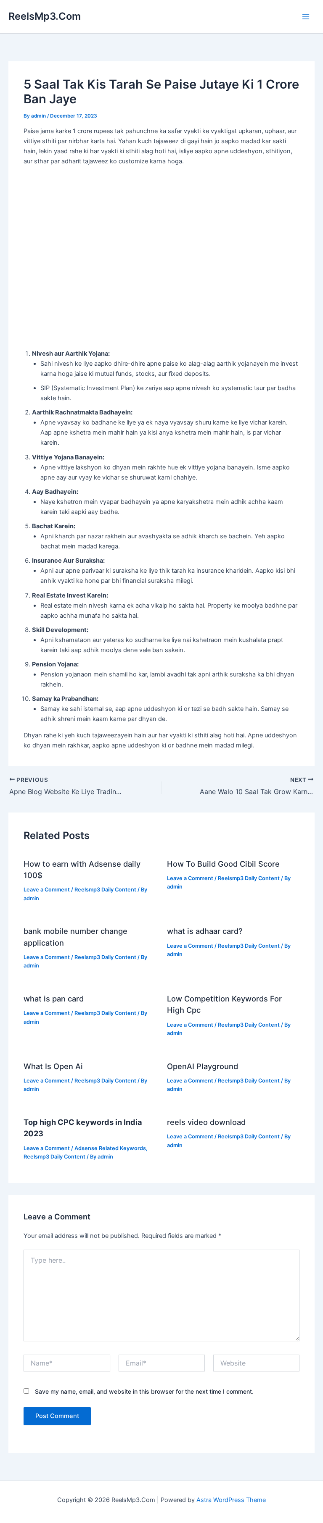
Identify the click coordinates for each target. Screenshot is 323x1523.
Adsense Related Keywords (110, 1148)
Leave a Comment (47, 889)
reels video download (206, 1122)
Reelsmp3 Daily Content (105, 889)
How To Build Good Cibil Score (223, 863)
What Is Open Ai (53, 1066)
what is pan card (54, 998)
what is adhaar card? (205, 931)
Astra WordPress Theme (231, 1500)
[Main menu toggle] (306, 17)
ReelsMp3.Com (44, 16)
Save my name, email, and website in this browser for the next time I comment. (144, 1391)
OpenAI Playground (202, 1066)
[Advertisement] (161, 283)
